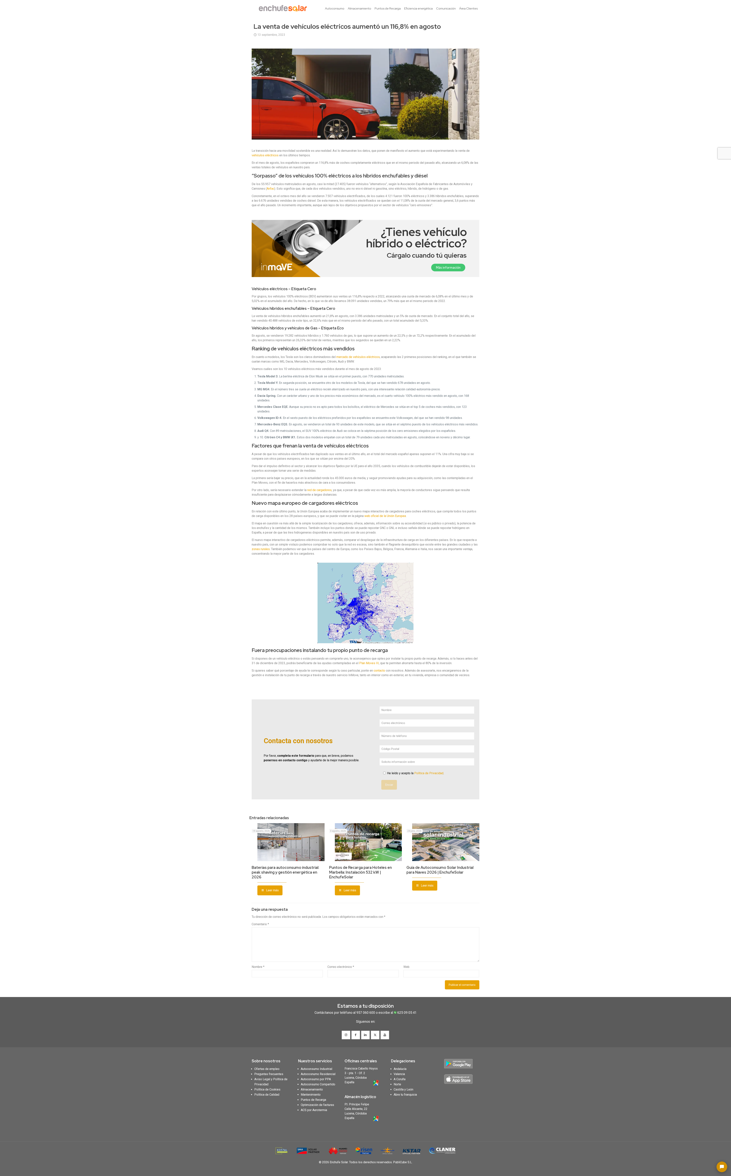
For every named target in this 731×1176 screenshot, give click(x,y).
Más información (448, 267)
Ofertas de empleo (266, 1069)
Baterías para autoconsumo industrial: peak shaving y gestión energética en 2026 (285, 872)
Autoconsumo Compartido (318, 1084)
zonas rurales (261, 549)
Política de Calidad (266, 1094)
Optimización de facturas (317, 1105)
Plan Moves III (369, 663)
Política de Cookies (267, 1089)
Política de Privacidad (428, 773)
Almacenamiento (312, 1089)
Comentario (260, 924)
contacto (379, 670)
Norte (397, 1084)
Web (406, 967)
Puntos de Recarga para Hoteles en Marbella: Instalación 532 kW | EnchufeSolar (360, 872)
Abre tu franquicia (405, 1094)
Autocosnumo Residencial (318, 1074)
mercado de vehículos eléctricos (358, 357)
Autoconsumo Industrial (316, 1069)
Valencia (399, 1074)
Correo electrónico (340, 967)
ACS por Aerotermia (314, 1110)
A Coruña (399, 1079)
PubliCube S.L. (402, 1162)
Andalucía (400, 1069)
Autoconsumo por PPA (316, 1079)
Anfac (270, 188)
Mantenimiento (311, 1094)
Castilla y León (403, 1089)
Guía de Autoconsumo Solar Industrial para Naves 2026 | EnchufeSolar (439, 870)
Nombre (258, 967)
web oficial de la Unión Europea (385, 516)
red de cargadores (319, 490)
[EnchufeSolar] (284, 8)
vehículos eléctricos (265, 155)
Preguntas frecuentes (268, 1074)
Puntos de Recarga (313, 1100)
